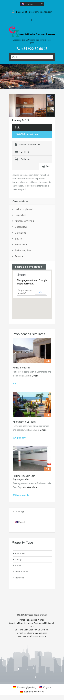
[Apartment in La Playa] (32, 404)
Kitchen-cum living (24, 221)
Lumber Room (22, 571)
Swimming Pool (23, 250)
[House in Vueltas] (32, 350)
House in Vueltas (21, 367)
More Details (32, 376)
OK (40, 291)
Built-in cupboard (23, 209)
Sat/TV (18, 238)
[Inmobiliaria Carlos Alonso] (32, 31)
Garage (18, 559)
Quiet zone (20, 232)
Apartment (20, 553)
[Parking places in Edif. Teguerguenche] (32, 458)
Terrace (19, 256)
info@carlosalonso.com (40, 11)
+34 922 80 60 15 (34, 48)
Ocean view (21, 227)
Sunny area (21, 244)
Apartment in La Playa (24, 421)
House (18, 565)
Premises (19, 577)
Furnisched (20, 215)
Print (48, 166)
